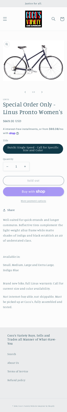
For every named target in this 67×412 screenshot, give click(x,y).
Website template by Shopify (43, 406)
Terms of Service (17, 371)
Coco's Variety (24, 406)
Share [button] (11, 209)
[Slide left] (25, 92)
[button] (5, 19)
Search (11, 354)
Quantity (8, 158)
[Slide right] (42, 92)
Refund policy (16, 380)
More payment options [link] (33, 200)
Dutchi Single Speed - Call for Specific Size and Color (33, 149)
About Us (13, 362)
